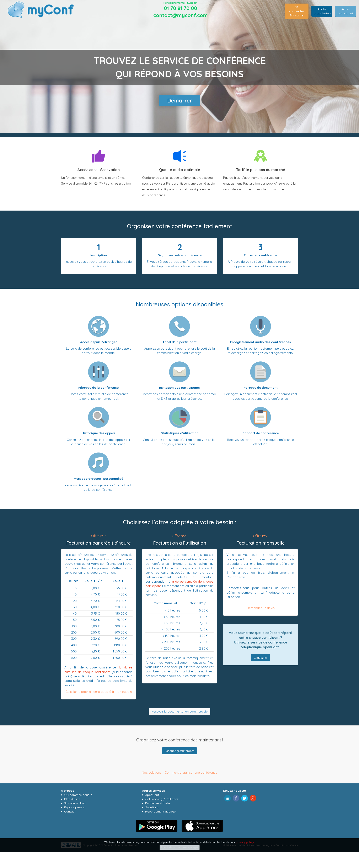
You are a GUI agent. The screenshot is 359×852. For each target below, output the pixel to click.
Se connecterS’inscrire (296, 11)
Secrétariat (152, 807)
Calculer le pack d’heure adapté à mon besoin (98, 692)
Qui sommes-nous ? (78, 795)
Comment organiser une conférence (191, 772)
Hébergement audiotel (160, 811)
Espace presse (74, 807)
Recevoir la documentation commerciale (179, 711)
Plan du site (72, 799)
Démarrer (179, 100)
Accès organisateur (322, 11)
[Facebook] (236, 798)
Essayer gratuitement (179, 751)
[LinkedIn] (227, 798)
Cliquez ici (260, 658)
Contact (69, 811)
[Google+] (253, 798)
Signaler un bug (75, 803)
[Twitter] (244, 798)
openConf (152, 795)
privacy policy (245, 842)
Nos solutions (152, 772)
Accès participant (345, 11)
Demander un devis (261, 608)
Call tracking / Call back (161, 799)
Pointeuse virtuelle (157, 803)
